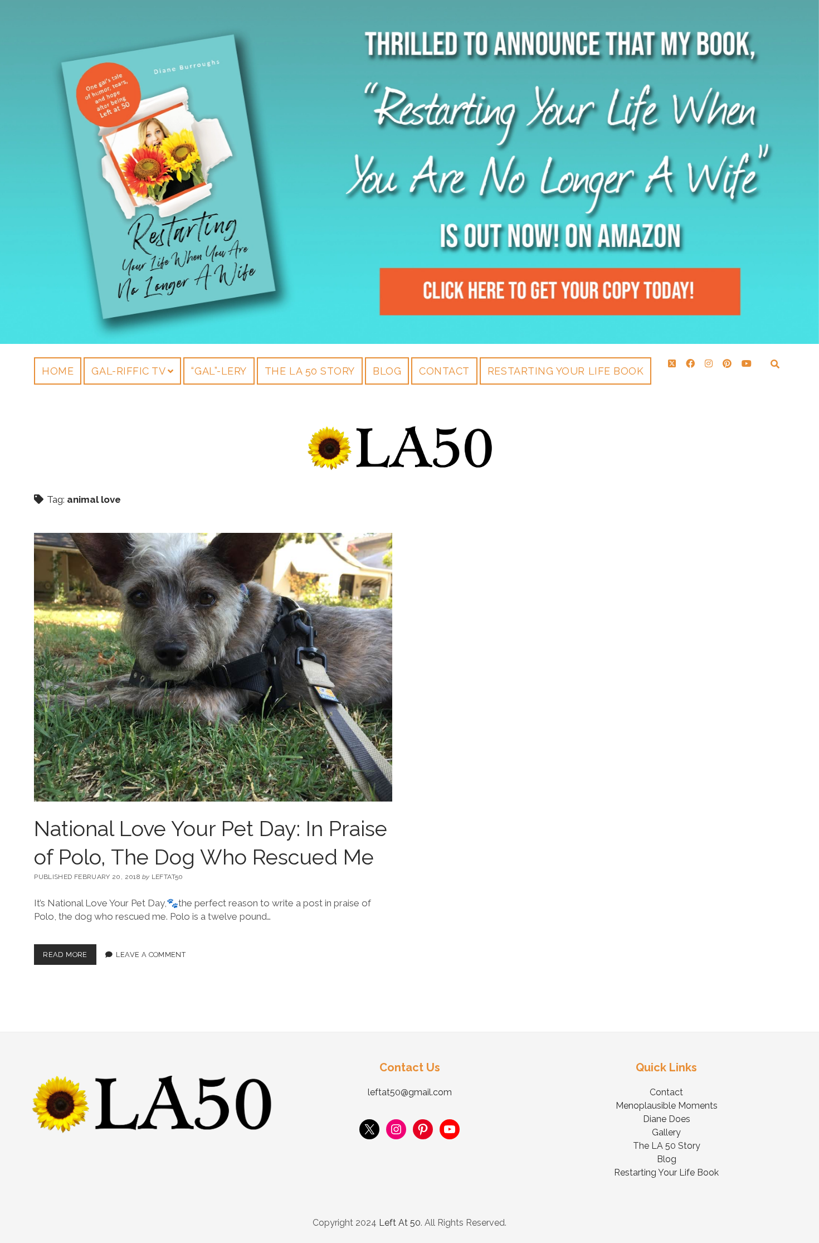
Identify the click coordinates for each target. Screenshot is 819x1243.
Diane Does (666, 1119)
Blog (387, 371)
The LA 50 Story (310, 371)
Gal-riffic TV (128, 371)
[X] (369, 1129)
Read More (69, 951)
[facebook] (690, 363)
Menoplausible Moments (667, 1105)
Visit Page (409, 172)
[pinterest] (727, 363)
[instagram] (709, 363)
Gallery (666, 1132)
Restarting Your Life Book (566, 371)
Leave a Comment (151, 954)
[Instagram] (396, 1129)
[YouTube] (450, 1129)
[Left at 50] (400, 467)
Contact (444, 371)
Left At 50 (400, 1222)
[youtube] (747, 363)
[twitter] (672, 363)
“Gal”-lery (218, 371)
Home (58, 371)
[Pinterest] (423, 1129)
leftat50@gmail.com (410, 1092)
